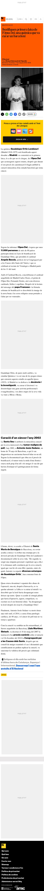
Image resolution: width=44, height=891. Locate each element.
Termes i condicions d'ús (12, 868)
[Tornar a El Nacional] (20, 19)
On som (5, 858)
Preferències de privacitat (13, 878)
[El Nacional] (22, 846)
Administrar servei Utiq (12, 881)
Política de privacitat (11, 871)
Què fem (5, 854)
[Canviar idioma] (35, 19)
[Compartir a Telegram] (11, 114)
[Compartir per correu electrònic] (19, 114)
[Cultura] (3, 19)
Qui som (5, 851)
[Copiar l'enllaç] (23, 114)
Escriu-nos (6, 861)
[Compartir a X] (2, 114)
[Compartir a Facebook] (15, 114)
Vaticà (4, 674)
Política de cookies (10, 875)
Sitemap (5, 864)
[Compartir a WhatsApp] (6, 114)
